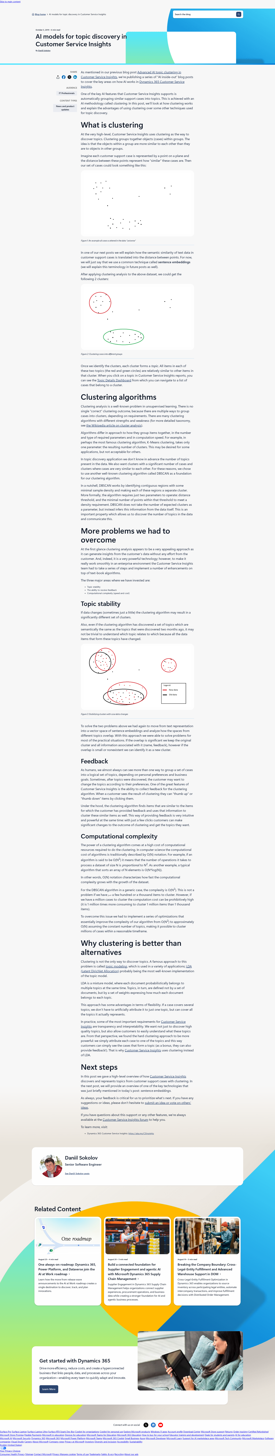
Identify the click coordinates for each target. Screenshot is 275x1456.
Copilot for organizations (87, 1431)
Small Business (132, 1438)
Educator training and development (186, 1435)
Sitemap (29, 1454)
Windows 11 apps (159, 1431)
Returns (229, 1431)
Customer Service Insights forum (125, 1120)
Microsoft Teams (94, 1438)
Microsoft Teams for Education (101, 1435)
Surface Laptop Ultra (37, 1431)
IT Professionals (66, 93)
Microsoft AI (6, 1438)
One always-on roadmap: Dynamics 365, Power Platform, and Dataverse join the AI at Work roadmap (67, 1269)
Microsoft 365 (53, 1438)
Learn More (48, 1389)
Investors (89, 1441)
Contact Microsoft (43, 1454)
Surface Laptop (19, 1431)
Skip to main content (10, 1)
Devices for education (75, 1435)
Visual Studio (17, 1441)
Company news (56, 1441)
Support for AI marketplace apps (198, 1438)
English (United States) (11, 1445)
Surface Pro (5, 1431)
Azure (142, 1438)
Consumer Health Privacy (12, 1454)
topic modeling (116, 966)
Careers (28, 1441)
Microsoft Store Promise (12, 1435)
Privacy (56, 1454)
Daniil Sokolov (44, 50)
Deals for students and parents (220, 1435)
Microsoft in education (53, 1435)
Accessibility (123, 1441)
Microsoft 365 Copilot (113, 1438)
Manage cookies (68, 1454)
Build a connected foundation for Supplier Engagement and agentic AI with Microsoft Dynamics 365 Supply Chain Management (134, 1272)
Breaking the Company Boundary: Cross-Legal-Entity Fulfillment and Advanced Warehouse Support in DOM (207, 1269)
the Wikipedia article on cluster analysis (113, 425)
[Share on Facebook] (64, 77)
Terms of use (83, 1454)
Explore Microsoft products (137, 1431)
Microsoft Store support (213, 1431)
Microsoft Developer (156, 1438)
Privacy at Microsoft (74, 1441)
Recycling (119, 1454)
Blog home (40, 14)
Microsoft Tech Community (228, 1438)
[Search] (238, 14)
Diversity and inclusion (105, 1441)
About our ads (131, 1454)
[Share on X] (69, 77)
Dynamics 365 (38, 1438)
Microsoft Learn (174, 1438)
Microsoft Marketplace (253, 1438)
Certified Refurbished (258, 1431)
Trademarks (95, 1454)
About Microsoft (40, 1441)
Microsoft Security (22, 1438)
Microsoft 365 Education (129, 1435)
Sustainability (136, 1441)
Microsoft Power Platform (72, 1438)
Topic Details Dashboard (114, 380)
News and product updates (65, 108)
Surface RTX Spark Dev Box (61, 1431)
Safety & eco (107, 1454)
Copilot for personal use (111, 1431)
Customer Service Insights (143, 1050)
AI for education (243, 1435)
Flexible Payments (33, 1435)
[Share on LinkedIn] (75, 77)
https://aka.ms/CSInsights (141, 1133)
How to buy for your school (155, 1435)
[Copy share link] (58, 77)
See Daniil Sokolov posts (77, 1173)
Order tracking (240, 1431)
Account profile (175, 1431)
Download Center (191, 1431)
